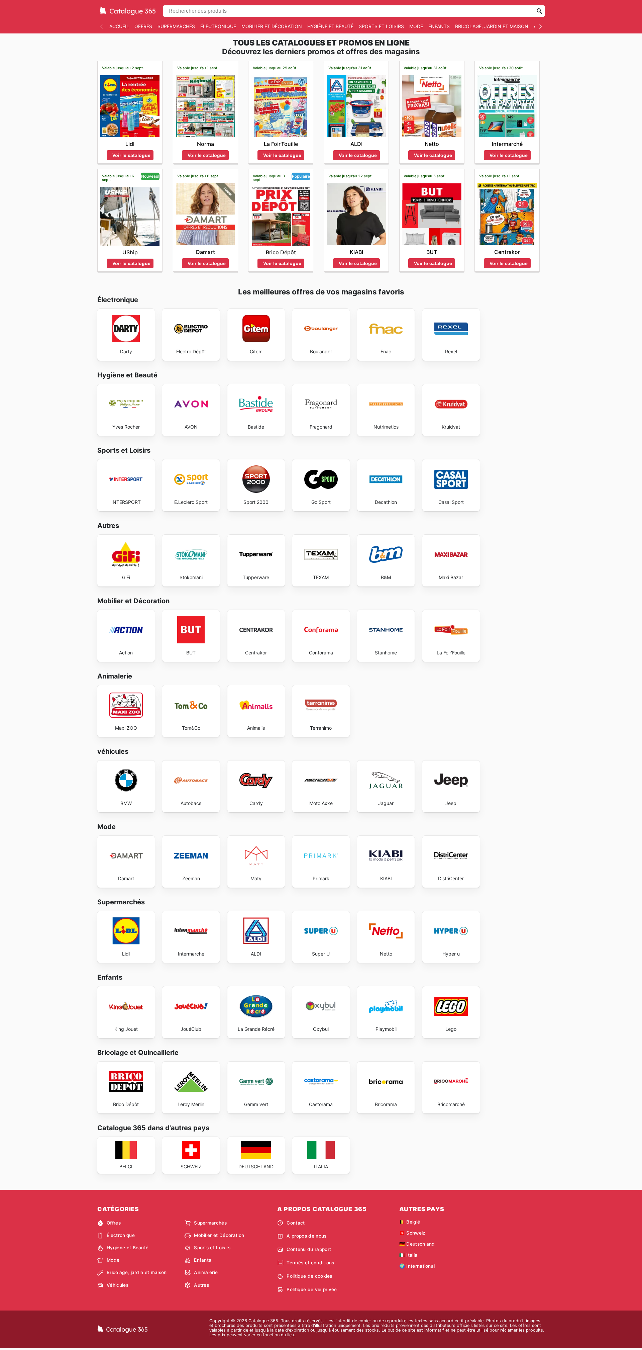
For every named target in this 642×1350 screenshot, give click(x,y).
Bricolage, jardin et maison (491, 26)
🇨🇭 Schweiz (412, 1233)
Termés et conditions (310, 1262)
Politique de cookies (309, 1276)
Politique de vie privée (312, 1289)
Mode (416, 26)
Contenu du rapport (309, 1249)
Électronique (218, 26)
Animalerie (206, 1272)
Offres (143, 26)
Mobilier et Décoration (271, 26)
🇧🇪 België (409, 1222)
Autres (201, 1285)
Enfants (439, 26)
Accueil (119, 26)
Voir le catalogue (131, 155)
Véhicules (117, 1285)
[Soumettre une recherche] (539, 11)
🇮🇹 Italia (408, 1255)
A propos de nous (306, 1236)
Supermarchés (176, 26)
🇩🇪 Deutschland (417, 1244)
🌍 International (417, 1266)
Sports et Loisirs (381, 26)
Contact (296, 1223)
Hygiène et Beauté (330, 26)
